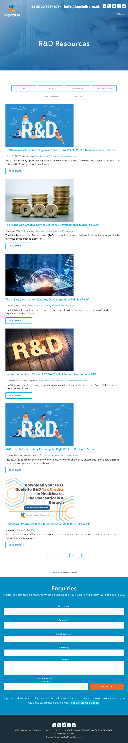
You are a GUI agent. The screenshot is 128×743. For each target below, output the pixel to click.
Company (64, 647)
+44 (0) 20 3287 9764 (45, 6)
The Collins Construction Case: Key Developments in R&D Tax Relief (47, 299)
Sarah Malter (24, 529)
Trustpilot (64, 721)
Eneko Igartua (26, 156)
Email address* (64, 633)
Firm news (77, 96)
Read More (15, 170)
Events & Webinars (51, 96)
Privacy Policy (52, 736)
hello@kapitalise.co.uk (82, 6)
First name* (64, 606)
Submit (105, 686)
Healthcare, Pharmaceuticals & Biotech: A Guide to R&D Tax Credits (47, 524)
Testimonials (77, 88)
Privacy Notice (102, 698)
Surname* (64, 620)
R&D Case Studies (104, 88)
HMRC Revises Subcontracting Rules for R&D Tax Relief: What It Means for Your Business (60, 150)
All (24, 88)
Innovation (45, 230)
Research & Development (51, 156)
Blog (51, 88)
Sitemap (78, 736)
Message (64, 659)
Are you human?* (46, 677)
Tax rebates (84, 380)
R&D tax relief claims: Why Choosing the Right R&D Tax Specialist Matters (51, 449)
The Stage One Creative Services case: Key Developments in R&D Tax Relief (52, 225)
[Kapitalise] (12, 11)
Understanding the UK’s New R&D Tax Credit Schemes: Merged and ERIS (50, 374)
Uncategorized (70, 156)
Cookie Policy (66, 736)
